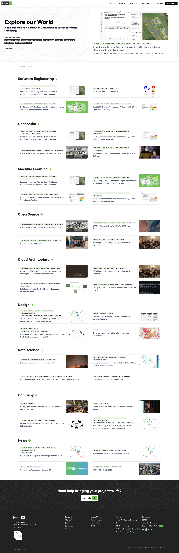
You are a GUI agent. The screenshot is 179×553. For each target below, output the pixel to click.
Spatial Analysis (48, 40)
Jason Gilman (146, 44)
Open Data (38, 40)
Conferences (98, 467)
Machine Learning (27, 40)
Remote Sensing (57, 376)
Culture (28, 467)
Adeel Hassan (136, 44)
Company (33, 241)
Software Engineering (123, 44)
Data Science (25, 360)
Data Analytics (69, 40)
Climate (17, 40)
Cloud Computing (39, 283)
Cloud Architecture (42, 268)
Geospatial (97, 44)
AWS (104, 239)
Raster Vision (9, 43)
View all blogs (9, 49)
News (44, 448)
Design (30, 311)
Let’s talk (87, 498)
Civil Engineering (20, 43)
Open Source (9, 40)
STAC (29, 43)
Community (59, 40)
